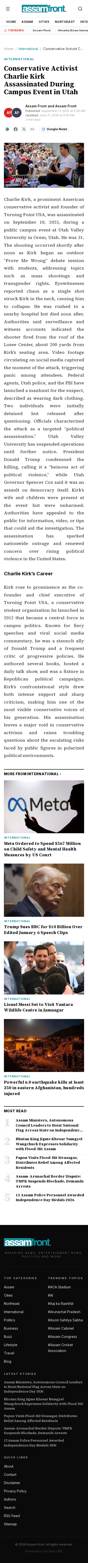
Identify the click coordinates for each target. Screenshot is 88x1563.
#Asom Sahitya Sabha (65, 1320)
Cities (44, 22)
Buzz (8, 1336)
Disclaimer (12, 1483)
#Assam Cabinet (61, 1328)
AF (9, 112)
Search (9, 1507)
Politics (9, 1320)
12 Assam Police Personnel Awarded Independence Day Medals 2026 (34, 1442)
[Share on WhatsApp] (7, 129)
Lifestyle (10, 1345)
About (8, 1466)
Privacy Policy (15, 1491)
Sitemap (10, 1524)
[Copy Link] (32, 129)
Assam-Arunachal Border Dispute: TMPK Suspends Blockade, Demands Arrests (38, 1430)
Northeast (65, 22)
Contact (10, 1474)
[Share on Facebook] (15, 129)
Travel (9, 1353)
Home (11, 22)
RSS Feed (12, 1516)
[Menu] (8, 9)
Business (11, 1328)
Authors (10, 1499)
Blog (7, 1361)
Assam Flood (42, 30)
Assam (27, 22)
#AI (50, 1295)
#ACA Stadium (59, 1287)
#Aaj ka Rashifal (60, 1303)
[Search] (80, 9)
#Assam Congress (62, 1336)
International (28, 49)
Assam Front (36, 106)
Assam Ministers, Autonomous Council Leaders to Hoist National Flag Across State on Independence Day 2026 (43, 1387)
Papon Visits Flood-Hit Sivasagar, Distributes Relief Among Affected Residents (40, 1418)
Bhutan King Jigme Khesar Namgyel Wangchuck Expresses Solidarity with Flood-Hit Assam (43, 1404)
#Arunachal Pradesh (64, 1312)
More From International (32, 774)
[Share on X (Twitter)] (24, 129)
